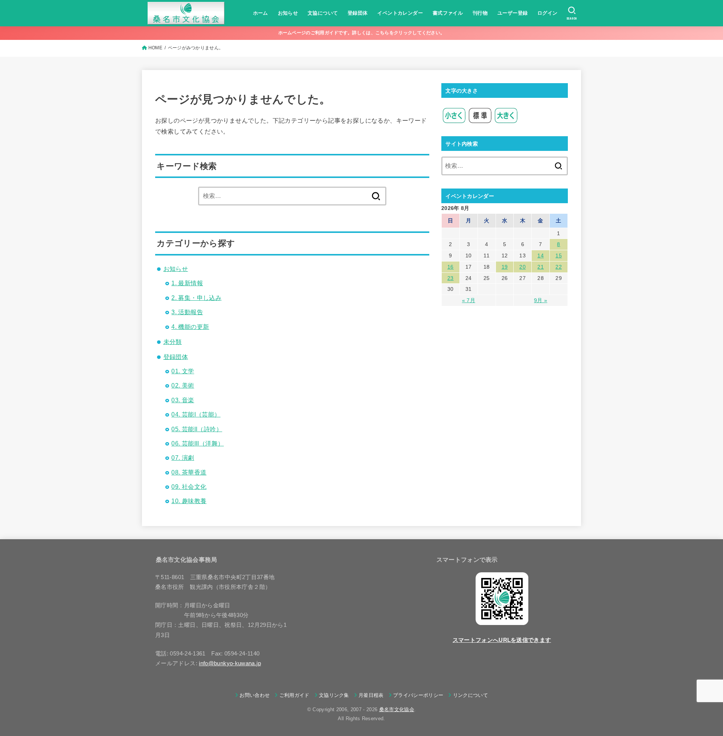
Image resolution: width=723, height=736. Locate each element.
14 (540, 255)
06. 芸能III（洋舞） (197, 443)
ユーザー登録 (512, 13)
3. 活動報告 (187, 312)
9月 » (540, 300)
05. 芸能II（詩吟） (196, 429)
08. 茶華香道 (188, 472)
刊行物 (480, 13)
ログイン (547, 13)
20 (522, 267)
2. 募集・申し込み (196, 298)
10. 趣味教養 (188, 501)
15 (558, 255)
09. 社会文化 (188, 487)
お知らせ (288, 13)
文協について (323, 13)
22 (558, 267)
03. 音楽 (182, 400)
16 (450, 267)
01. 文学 (182, 371)
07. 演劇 (182, 458)
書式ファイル (448, 13)
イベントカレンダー (400, 13)
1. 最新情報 (187, 283)
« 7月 (468, 300)
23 (450, 278)
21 (540, 267)
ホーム (260, 13)
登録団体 (358, 13)
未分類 (172, 342)
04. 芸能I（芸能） (195, 414)
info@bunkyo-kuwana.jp (230, 663)
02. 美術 (182, 385)
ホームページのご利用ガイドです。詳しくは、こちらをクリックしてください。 (361, 32)
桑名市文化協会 (396, 709)
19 (505, 267)
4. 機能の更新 (190, 327)
